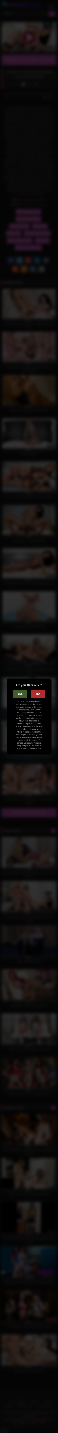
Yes (20, 693)
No (38, 693)
